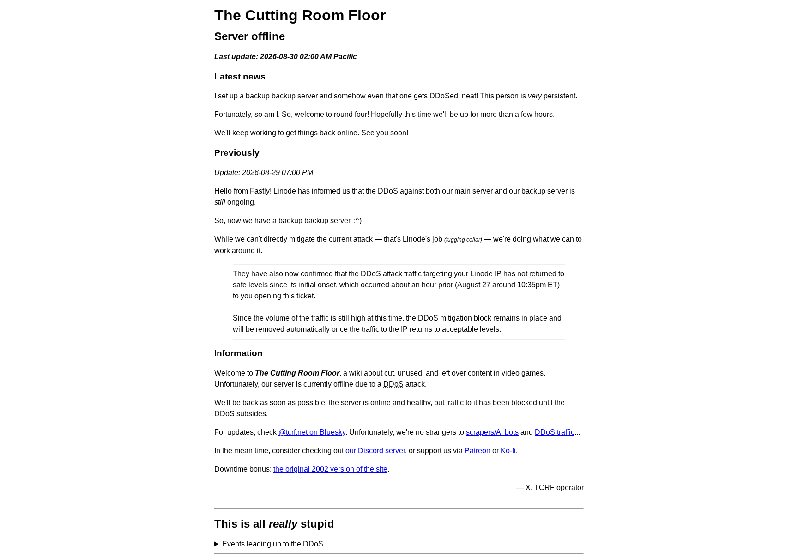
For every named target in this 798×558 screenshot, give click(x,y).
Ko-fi (508, 451)
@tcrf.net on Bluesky (311, 432)
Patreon (477, 451)
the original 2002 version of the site (330, 469)
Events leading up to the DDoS (272, 544)
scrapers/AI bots (492, 432)
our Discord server (375, 451)
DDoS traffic (554, 432)
